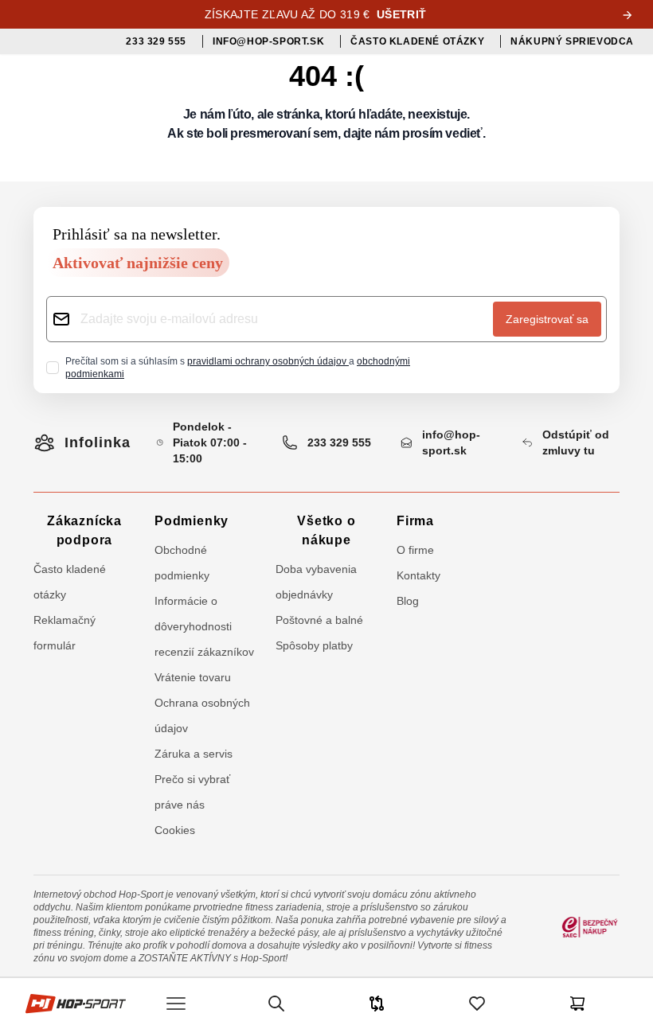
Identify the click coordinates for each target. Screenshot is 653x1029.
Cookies (174, 830)
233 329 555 (339, 442)
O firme (415, 550)
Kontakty (418, 575)
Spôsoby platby (314, 645)
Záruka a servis (193, 753)
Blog (408, 600)
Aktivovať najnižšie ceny (138, 262)
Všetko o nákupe (326, 530)
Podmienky (191, 521)
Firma (415, 521)
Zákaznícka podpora (84, 530)
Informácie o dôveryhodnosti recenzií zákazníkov (204, 626)
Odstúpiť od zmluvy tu (575, 442)
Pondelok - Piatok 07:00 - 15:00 (210, 442)
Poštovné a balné (319, 620)
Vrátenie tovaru (192, 677)
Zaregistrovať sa (547, 319)
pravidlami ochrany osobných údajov (268, 361)
